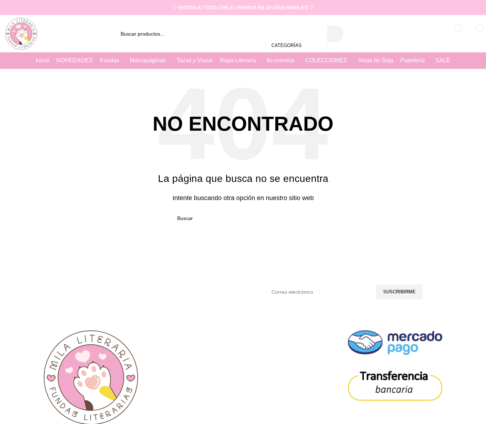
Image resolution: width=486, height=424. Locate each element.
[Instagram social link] (476, 7)
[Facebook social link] (467, 7)
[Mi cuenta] (429, 34)
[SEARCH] (335, 34)
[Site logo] (21, 33)
